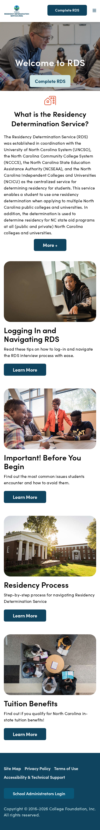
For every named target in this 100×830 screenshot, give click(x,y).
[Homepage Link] (16, 10)
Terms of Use (66, 768)
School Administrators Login (39, 793)
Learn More (25, 369)
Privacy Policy (38, 768)
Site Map (12, 768)
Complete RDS (67, 10)
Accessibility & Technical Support (34, 777)
